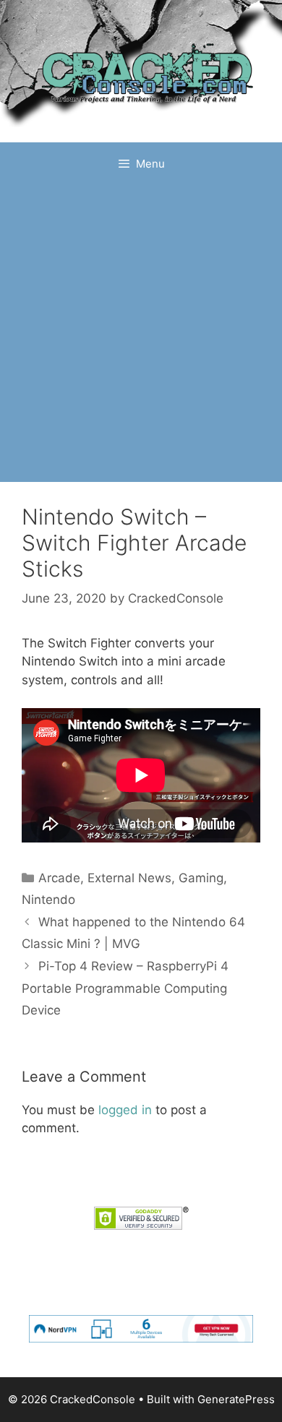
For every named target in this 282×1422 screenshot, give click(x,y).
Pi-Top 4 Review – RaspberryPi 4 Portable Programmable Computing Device (125, 988)
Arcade (59, 878)
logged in (125, 1110)
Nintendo (48, 899)
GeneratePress (236, 1399)
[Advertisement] (141, 334)
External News (129, 878)
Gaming (201, 878)
